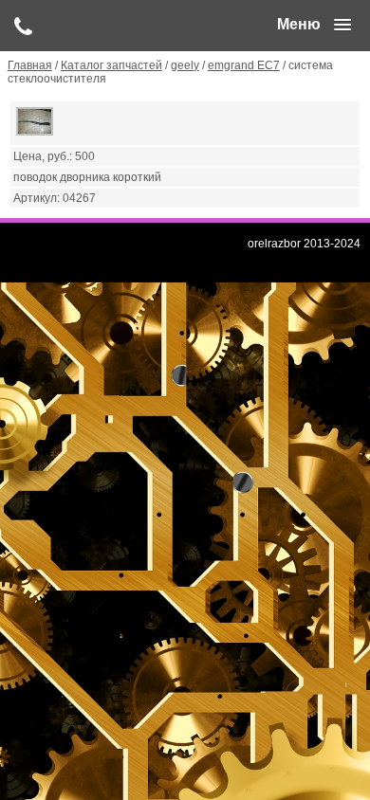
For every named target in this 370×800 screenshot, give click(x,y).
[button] (314, 24)
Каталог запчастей (111, 65)
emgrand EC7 (244, 65)
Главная (30, 65)
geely (185, 65)
